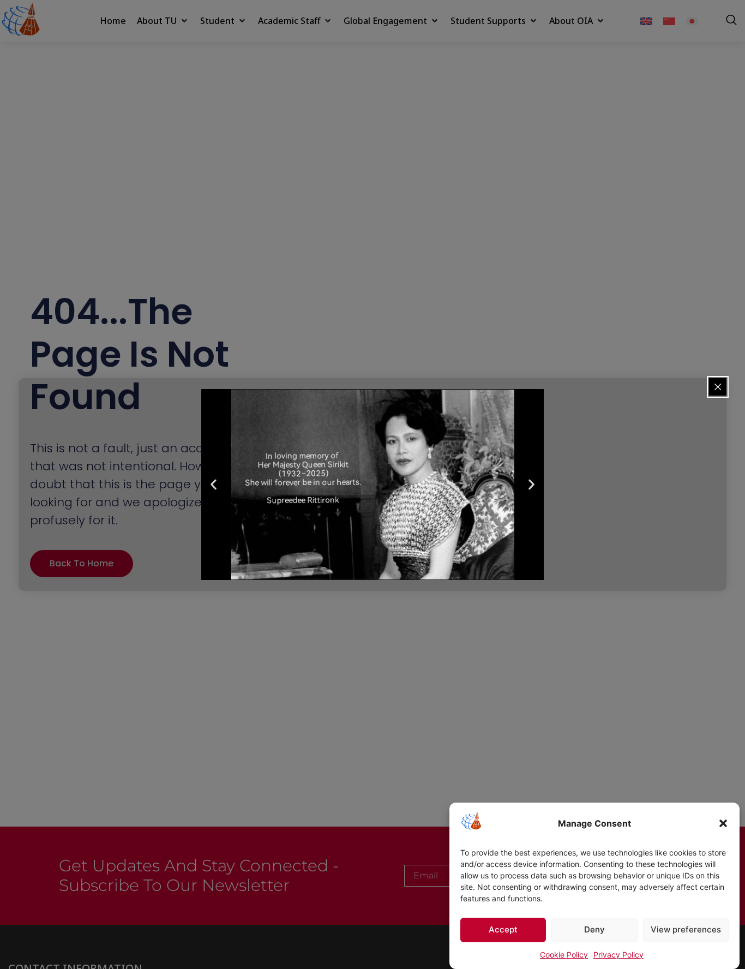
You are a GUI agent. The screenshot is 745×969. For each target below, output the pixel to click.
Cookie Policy (564, 954)
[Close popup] (717, 387)
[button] (723, 823)
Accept (503, 930)
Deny (594, 930)
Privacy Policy (618, 954)
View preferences (686, 930)
